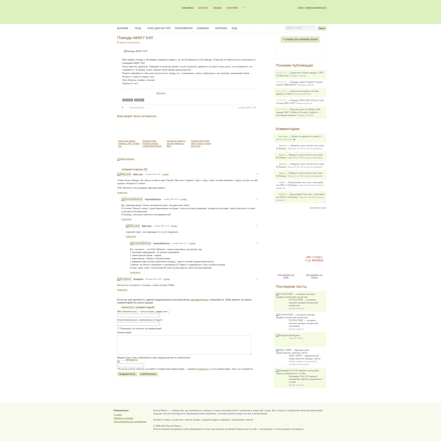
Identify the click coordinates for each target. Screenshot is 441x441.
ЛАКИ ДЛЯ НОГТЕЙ (158, 28)
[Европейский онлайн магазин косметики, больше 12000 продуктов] (314, 231)
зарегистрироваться (316, 7)
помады (139, 100)
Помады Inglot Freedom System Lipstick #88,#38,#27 (152, 143)
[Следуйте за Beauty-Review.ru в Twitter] (309, 52)
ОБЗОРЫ (187, 7)
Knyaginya (138, 279)
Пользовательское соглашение (130, 421)
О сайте (118, 414)
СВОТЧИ (232, 7)
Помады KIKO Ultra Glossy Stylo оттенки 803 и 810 (201, 143)
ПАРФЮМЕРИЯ (184, 28)
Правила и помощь (124, 418)
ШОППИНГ (221, 28)
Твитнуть (161, 93)
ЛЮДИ (217, 7)
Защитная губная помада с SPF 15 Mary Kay (129, 143)
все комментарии (318, 208)
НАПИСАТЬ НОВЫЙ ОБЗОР (300, 39)
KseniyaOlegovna (153, 199)
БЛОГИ (203, 7)
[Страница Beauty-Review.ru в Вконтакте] (300, 52)
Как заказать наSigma (314, 276)
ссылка (165, 174)
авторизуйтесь (199, 299)
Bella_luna (138, 174)
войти (301, 7)
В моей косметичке (128, 42)
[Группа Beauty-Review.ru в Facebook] (291, 52)
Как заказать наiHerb (286, 276)
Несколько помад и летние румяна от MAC (176, 143)
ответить (122, 192)
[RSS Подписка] (319, 52)
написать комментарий (137, 307)
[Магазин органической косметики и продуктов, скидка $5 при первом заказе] (286, 261)
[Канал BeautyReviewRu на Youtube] (281, 52)
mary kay (127, 100)
